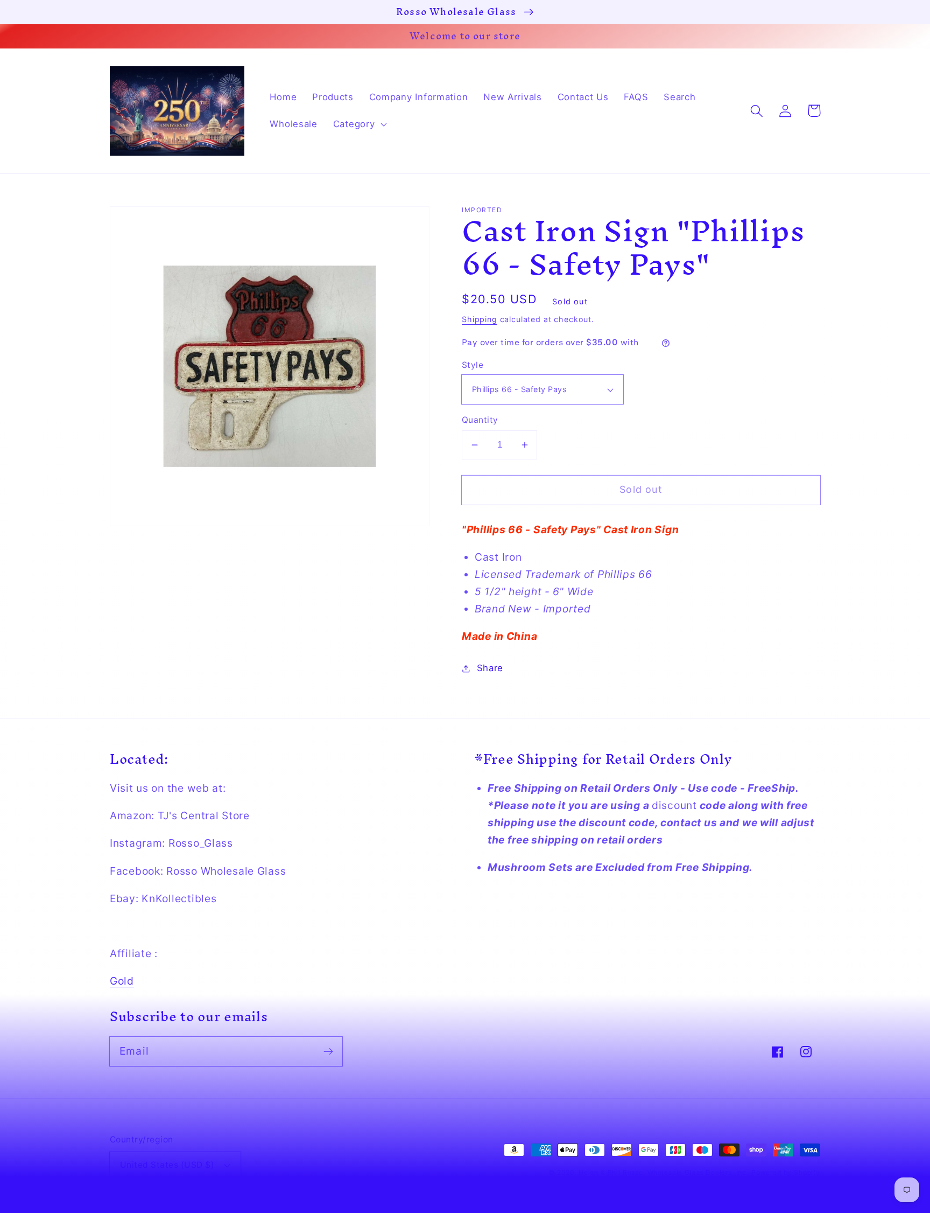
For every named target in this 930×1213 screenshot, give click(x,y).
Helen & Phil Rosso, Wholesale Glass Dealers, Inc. (664, 1172)
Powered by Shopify (785, 1172)
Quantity (480, 420)
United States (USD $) (167, 1165)
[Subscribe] (328, 1051)
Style (472, 365)
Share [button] (490, 668)
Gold (122, 980)
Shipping (479, 319)
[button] (358, 124)
